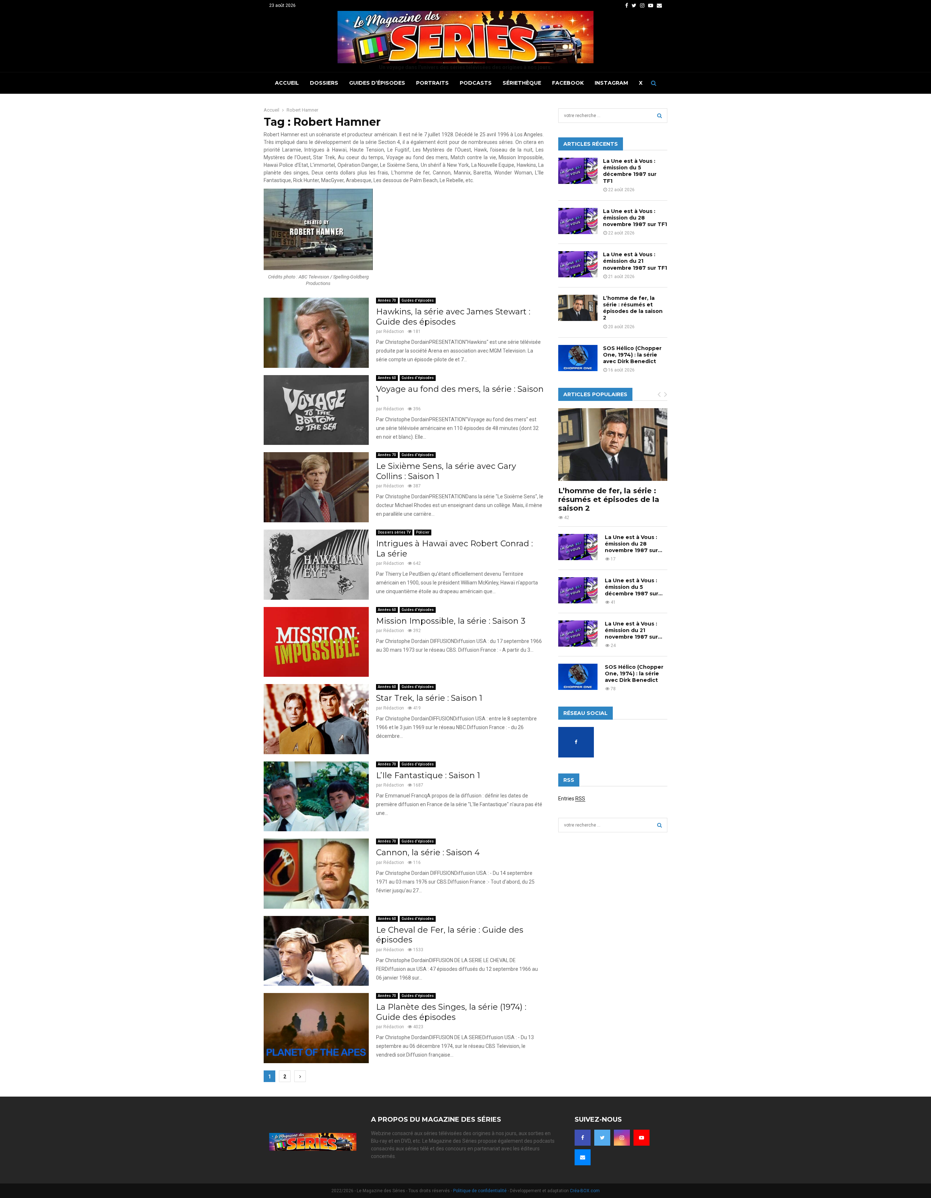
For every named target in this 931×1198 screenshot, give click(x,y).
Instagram (611, 83)
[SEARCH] (659, 115)
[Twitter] (602, 1138)
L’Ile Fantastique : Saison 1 (428, 775)
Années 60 (387, 378)
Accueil (287, 83)
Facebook (568, 83)
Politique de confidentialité (480, 1190)
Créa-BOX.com (585, 1190)
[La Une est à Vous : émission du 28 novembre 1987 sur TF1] (578, 221)
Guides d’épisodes (377, 83)
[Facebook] (583, 1138)
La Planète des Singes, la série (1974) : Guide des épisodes (451, 1012)
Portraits (432, 83)
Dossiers (324, 83)
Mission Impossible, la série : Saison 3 (451, 621)
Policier (422, 532)
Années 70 (387, 300)
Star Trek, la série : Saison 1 (429, 698)
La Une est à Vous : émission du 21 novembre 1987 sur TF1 (635, 261)
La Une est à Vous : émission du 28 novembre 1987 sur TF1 (635, 218)
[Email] (583, 1157)
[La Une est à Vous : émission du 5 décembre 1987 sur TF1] (578, 171)
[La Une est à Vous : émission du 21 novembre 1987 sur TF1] (578, 264)
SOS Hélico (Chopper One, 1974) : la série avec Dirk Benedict (632, 355)
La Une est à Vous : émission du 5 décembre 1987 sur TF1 (629, 171)
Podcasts (476, 83)
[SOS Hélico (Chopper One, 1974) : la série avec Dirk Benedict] (578, 358)
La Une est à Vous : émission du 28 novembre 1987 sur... (633, 544)
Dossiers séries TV (394, 532)
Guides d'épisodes (417, 300)
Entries (571, 798)
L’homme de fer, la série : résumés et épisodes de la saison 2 (633, 308)
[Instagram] (622, 1138)
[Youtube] (642, 1138)
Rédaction (393, 331)
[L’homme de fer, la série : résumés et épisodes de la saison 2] (578, 308)
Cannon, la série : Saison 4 (428, 852)
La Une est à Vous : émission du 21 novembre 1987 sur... (633, 630)
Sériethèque (522, 83)
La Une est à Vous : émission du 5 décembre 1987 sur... (634, 587)
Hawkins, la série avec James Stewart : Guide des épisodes (453, 317)
